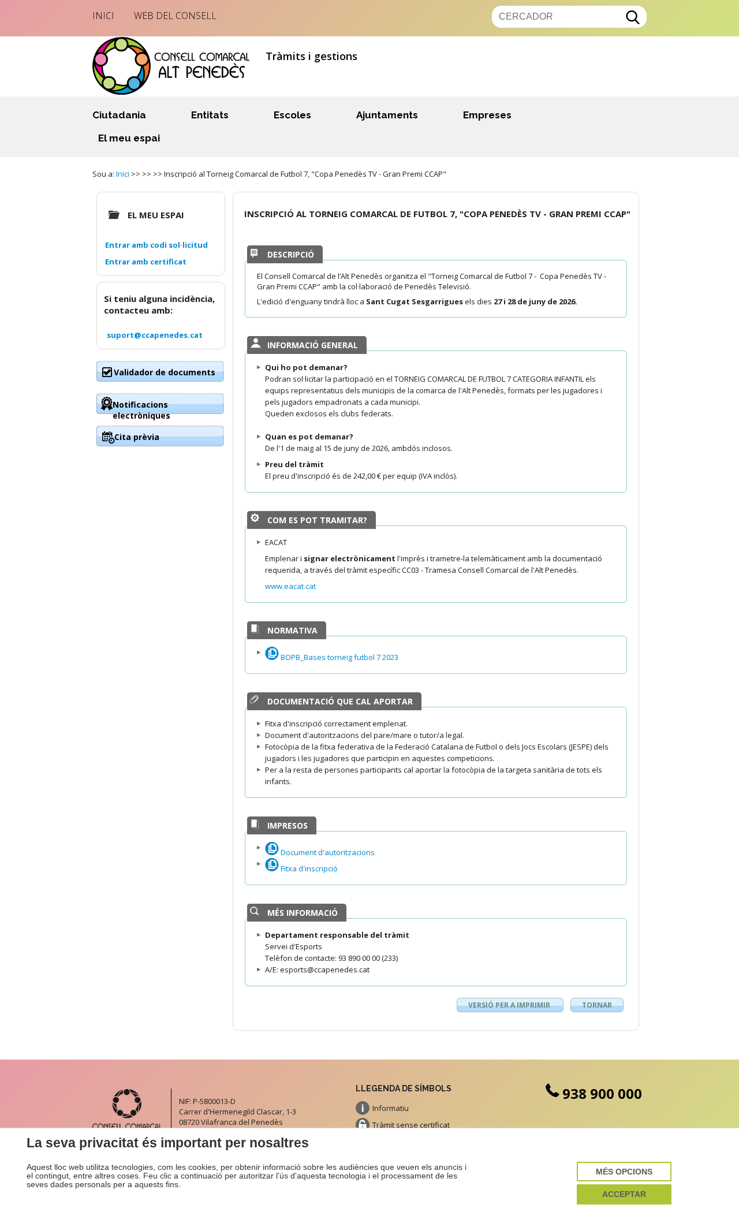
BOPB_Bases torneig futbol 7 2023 (338, 657)
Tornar (597, 1005)
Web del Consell (175, 15)
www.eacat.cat (290, 586)
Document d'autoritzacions (327, 852)
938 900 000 (602, 1093)
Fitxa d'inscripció (308, 868)
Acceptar (624, 1194)
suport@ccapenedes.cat (155, 335)
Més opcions (624, 1172)
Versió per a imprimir (510, 1005)
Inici (103, 15)
